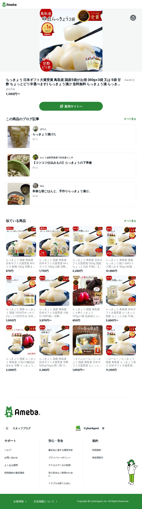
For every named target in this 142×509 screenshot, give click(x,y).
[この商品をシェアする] (133, 18)
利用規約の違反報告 (14, 472)
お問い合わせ (11, 457)
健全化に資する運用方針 (60, 450)
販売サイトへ (73, 106)
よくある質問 (11, 465)
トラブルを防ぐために (59, 483)
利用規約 (96, 450)
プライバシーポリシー (59, 457)
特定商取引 (97, 457)
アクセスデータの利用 (59, 465)
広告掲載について (44, 501)
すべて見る (130, 118)
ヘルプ (7, 450)
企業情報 (18, 501)
